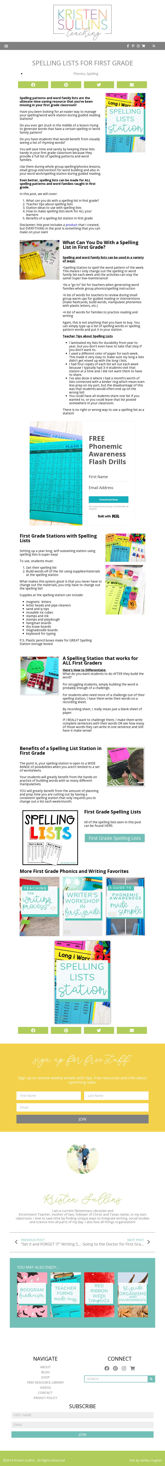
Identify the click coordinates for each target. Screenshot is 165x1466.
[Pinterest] (115, 1368)
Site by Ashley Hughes (145, 1460)
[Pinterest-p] (133, 46)
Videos (45, 1387)
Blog (45, 1372)
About (45, 1367)
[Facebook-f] (128, 46)
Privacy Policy (45, 1398)
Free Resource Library (45, 1382)
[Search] (151, 1379)
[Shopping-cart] (143, 46)
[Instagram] (138, 46)
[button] (6, 46)
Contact (45, 1393)
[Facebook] (107, 1368)
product (72, 225)
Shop (45, 1377)
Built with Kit (108, 516)
